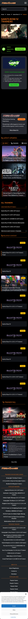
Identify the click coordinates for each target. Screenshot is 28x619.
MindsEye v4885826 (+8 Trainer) (14, 511)
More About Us (14, 130)
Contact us (14, 571)
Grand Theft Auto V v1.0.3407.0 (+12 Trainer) (14, 559)
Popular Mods (14, 586)
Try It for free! (20, 49)
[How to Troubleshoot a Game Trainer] (14, 450)
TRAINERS (15, 143)
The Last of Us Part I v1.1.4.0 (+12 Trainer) (14, 539)
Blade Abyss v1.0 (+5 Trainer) (14, 556)
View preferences (14, 614)
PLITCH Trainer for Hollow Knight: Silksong (14, 513)
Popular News (14, 592)
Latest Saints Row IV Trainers (8, 206)
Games (8, 14)
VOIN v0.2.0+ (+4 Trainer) (14, 553)
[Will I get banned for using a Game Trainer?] (14, 432)
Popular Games (14, 580)
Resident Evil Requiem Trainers (14, 483)
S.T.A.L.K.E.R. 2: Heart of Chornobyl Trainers (14, 481)
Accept (14, 606)
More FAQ (14, 462)
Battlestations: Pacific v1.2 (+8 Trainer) (14, 521)
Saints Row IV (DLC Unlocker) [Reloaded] (12, 223)
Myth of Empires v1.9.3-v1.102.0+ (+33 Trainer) (14, 542)
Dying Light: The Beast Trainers (14, 478)
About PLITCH (14, 85)
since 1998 (21, 119)
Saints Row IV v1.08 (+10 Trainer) (10, 211)
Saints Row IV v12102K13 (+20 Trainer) (12, 219)
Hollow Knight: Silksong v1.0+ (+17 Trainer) (14, 497)
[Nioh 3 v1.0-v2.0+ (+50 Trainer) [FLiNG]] (14, 415)
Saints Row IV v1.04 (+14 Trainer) (10, 226)
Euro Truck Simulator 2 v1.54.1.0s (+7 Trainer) (14, 550)
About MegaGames (14, 568)
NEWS (6, 143)
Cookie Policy (13, 617)
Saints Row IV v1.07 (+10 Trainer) (10, 215)
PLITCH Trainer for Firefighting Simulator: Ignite (14, 508)
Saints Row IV (16, 14)
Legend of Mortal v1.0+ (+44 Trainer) (14, 490)
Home (2, 14)
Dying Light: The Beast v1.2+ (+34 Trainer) (14, 500)
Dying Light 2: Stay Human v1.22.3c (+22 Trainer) (14, 532)
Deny (14, 610)
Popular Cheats (14, 589)
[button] (26, 594)
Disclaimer (14, 574)
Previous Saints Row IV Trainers (11, 231)
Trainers (24, 14)
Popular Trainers (14, 583)
